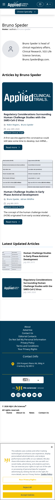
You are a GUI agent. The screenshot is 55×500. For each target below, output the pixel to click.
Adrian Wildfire (27, 199)
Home (5, 29)
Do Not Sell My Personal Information (27, 339)
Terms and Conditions (27, 345)
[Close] (52, 447)
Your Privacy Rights (27, 349)
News (31, 412)
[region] (27, 471)
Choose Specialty (24, 11)
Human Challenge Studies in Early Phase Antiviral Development (37, 256)
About (27, 326)
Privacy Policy (27, 342)
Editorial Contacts (27, 336)
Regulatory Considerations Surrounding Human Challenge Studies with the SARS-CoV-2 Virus (37, 284)
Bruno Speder (27, 124)
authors (12, 29)
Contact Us (27, 333)
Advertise (27, 329)
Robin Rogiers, (13, 124)
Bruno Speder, (13, 199)
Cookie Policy (46, 474)
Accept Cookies (27, 495)
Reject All (27, 487)
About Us (20, 412)
